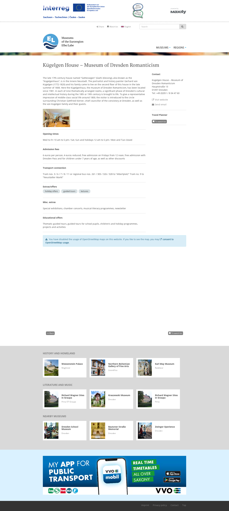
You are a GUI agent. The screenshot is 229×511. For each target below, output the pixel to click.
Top (184, 505)
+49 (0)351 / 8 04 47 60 (167, 93)
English (128, 26)
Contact (175, 505)
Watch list (114, 26)
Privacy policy (160, 505)
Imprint (145, 505)
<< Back (50, 333)
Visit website (161, 99)
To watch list (160, 121)
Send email (161, 104)
